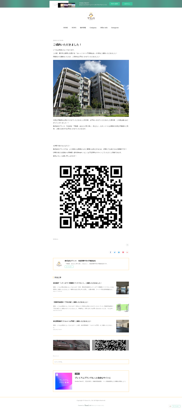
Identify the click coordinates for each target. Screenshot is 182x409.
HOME (65, 28)
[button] (65, 27)
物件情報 (83, 28)
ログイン (127, 4)
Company (93, 28)
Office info (104, 28)
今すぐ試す (114, 4)
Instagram (115, 28)
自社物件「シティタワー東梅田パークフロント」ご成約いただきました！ (77, 283)
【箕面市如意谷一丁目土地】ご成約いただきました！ (70, 302)
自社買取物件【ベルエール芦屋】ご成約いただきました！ (72, 321)
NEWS (74, 28)
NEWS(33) (55, 239)
